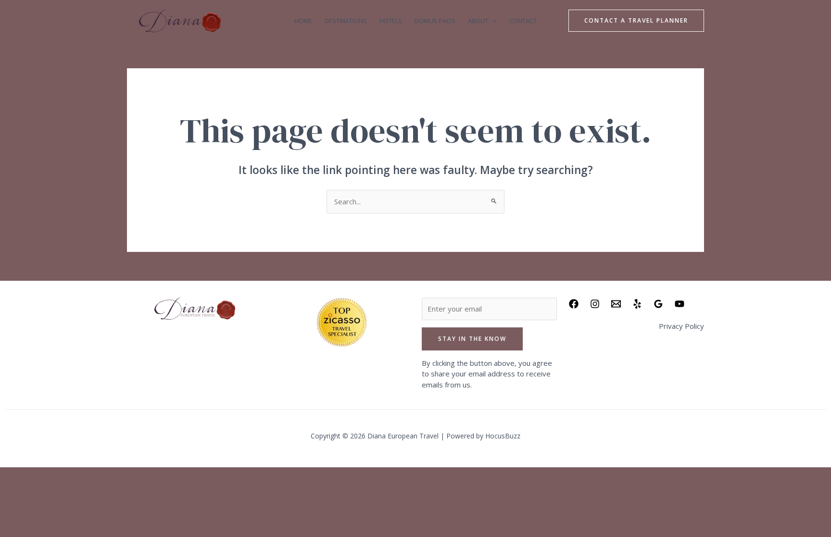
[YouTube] (679, 304)
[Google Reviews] (658, 304)
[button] (492, 21)
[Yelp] (637, 304)
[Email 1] (616, 304)
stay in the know (472, 339)
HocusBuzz (502, 435)
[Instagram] (595, 304)
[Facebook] (574, 304)
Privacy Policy (681, 326)
